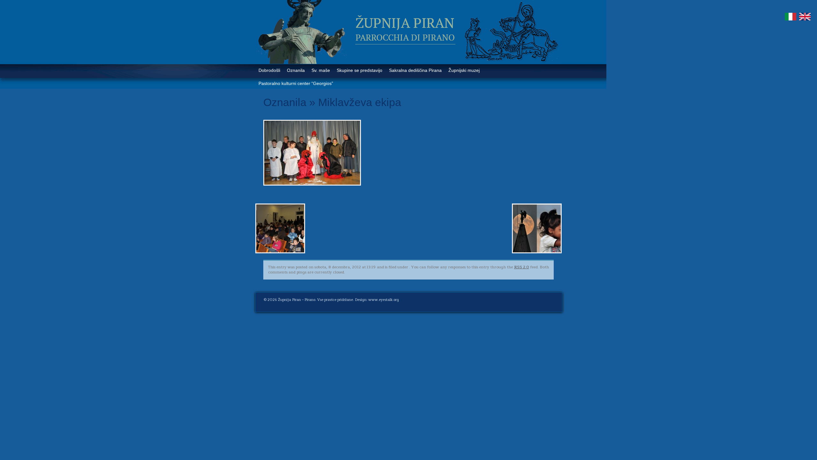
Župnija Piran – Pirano (296, 300)
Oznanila (296, 70)
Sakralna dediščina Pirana (415, 70)
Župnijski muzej (464, 70)
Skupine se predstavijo (359, 70)
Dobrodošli (269, 70)
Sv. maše (320, 70)
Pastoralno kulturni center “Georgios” (296, 83)
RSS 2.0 (521, 267)
